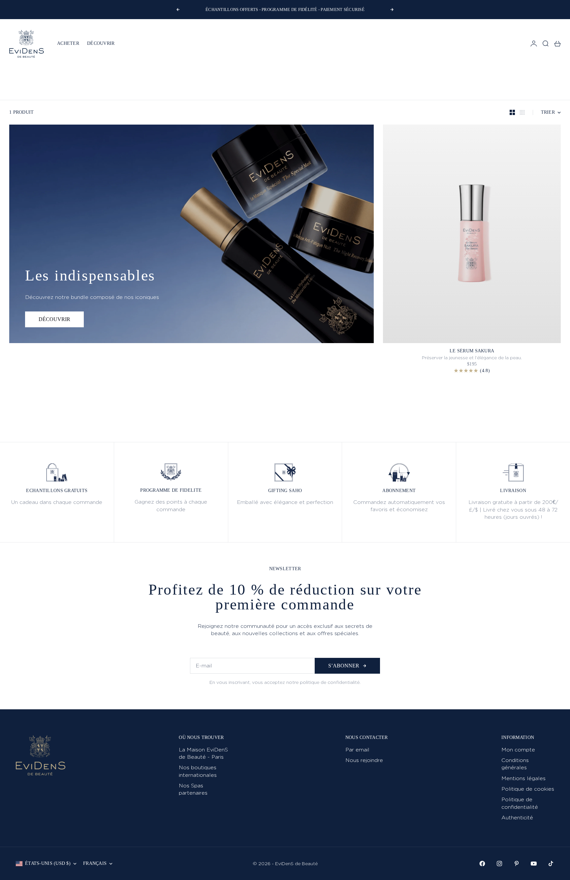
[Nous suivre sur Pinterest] (516, 863)
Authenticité (517, 817)
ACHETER (68, 43)
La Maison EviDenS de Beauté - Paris (203, 753)
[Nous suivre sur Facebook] (482, 863)
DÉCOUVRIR (101, 43)
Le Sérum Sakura (472, 350)
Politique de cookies (527, 789)
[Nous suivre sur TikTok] (551, 863)
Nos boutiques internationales (198, 771)
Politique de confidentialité (519, 803)
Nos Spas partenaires (193, 789)
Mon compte (518, 749)
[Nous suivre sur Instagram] (499, 863)
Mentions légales (523, 778)
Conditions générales (515, 763)
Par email (357, 749)
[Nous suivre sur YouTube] (533, 863)
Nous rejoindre (364, 760)
